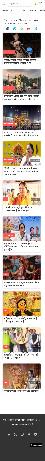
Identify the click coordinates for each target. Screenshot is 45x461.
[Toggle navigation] (40, 3)
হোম (4, 420)
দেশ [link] (5, 199)
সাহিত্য (23, 10)
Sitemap (15, 424)
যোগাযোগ (30, 420)
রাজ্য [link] (6, 274)
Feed (38, 420)
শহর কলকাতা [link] (9, 52)
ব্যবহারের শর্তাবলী (26, 424)
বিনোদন (33, 10)
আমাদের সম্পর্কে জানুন (16, 420)
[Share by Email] (28, 28)
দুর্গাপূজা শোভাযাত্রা (9, 10)
